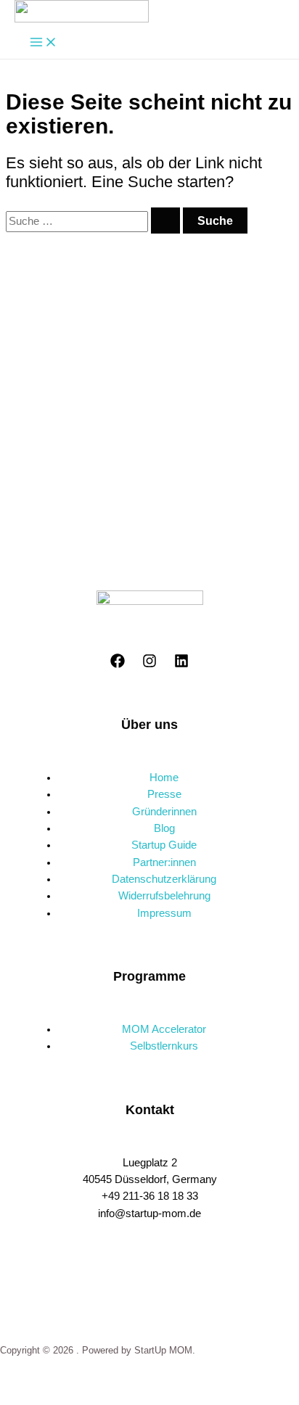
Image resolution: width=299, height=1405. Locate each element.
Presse (164, 794)
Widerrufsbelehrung (164, 896)
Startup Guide (164, 845)
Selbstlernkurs (164, 1046)
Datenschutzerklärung (164, 879)
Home (164, 777)
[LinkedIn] (181, 664)
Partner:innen (164, 862)
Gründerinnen (164, 811)
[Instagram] (149, 664)
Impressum (164, 913)
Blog (164, 828)
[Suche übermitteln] (165, 220)
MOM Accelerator (164, 1029)
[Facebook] (117, 664)
